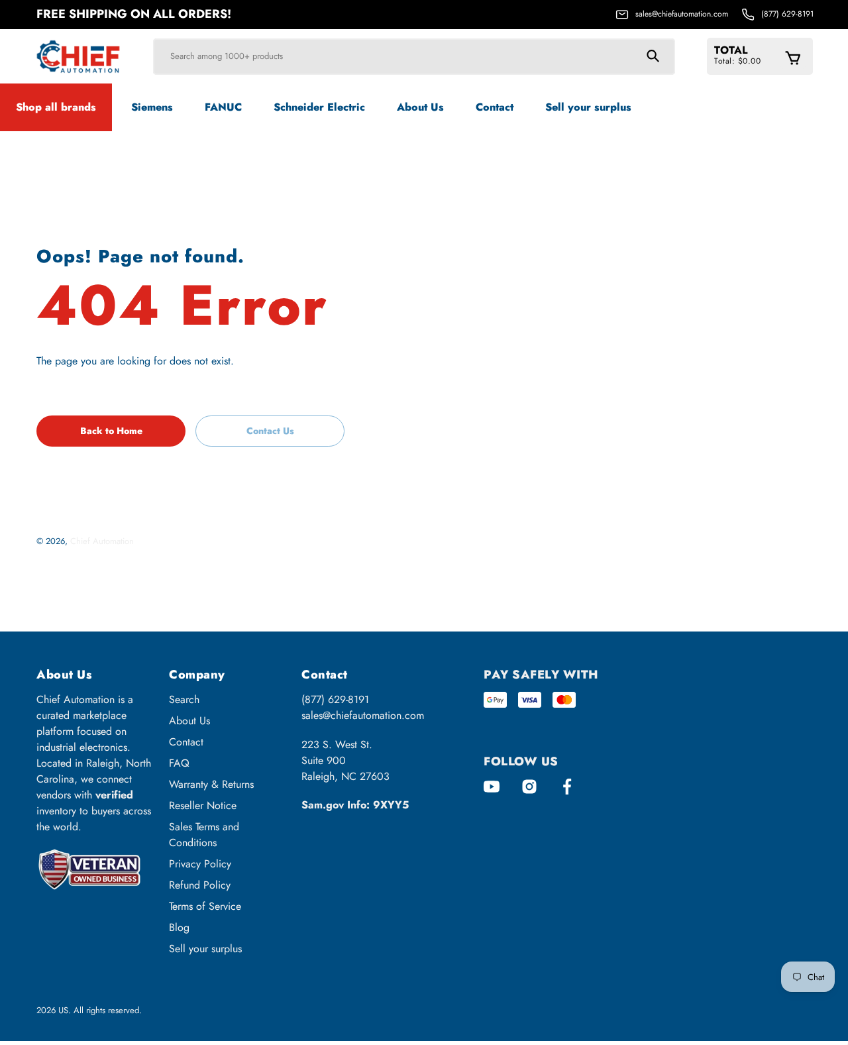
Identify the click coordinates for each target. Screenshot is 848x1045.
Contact (186, 741)
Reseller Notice (203, 805)
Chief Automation (102, 541)
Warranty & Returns (211, 784)
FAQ (179, 763)
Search (184, 699)
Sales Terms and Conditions (204, 834)
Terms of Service (205, 906)
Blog (179, 927)
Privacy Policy (200, 863)
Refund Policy (200, 885)
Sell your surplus (205, 948)
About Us (189, 720)
